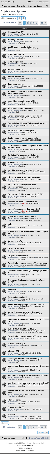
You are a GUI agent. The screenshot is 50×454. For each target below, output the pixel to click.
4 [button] (33, 23)
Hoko (24, 235)
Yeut (23, 34)
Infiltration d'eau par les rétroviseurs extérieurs (28, 375)
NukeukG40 (26, 110)
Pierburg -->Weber (15, 40)
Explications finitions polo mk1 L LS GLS (25, 194)
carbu (10, 224)
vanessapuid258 (27, 265)
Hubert (24, 125)
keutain (24, 179)
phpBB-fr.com (28, 445)
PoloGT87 (25, 118)
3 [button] (30, 23)
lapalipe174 (26, 250)
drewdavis (25, 71)
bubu (24, 64)
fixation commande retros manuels (23, 138)
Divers (18, 198)
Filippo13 (25, 360)
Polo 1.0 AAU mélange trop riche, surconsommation (22, 186)
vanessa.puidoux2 (28, 258)
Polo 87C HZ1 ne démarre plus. (21, 131)
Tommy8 (25, 189)
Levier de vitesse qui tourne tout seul (24, 312)
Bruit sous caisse (15, 162)
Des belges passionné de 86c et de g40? (25, 359)
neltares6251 (26, 306)
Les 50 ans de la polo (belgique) (21, 47)
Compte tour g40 (15, 241)
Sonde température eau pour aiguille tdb (25, 116)
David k (25, 291)
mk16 (24, 196)
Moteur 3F (12, 290)
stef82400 (25, 409)
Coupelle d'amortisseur (18, 256)
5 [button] (36, 23)
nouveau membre (15, 69)
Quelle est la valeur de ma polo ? (22, 217)
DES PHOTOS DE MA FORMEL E (22, 329)
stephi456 (25, 314)
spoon (24, 41)
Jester (30, 448)
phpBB (18, 443)
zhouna (24, 402)
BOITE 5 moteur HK (16, 54)
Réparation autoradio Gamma (20, 108)
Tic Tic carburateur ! (16, 248)
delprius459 (26, 299)
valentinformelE (27, 331)
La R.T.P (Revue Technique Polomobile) (29, 418)
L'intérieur (19, 88)
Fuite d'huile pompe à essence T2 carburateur (27, 263)
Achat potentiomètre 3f (17, 297)
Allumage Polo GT (15, 32)
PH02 (24, 132)
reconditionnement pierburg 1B (21, 101)
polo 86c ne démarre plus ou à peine (23, 170)
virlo (23, 157)
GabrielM (25, 218)
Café (17, 112)
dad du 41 (25, 226)
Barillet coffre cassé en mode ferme (23, 155)
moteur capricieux (15, 62)
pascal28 (25, 370)
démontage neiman (16, 84)
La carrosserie (21, 73)
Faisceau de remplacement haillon (22, 202)
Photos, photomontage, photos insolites (29, 332)
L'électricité (19, 36)
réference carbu (14, 400)
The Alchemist (27, 149)
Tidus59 (25, 353)
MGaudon (25, 95)
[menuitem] (11, 2)
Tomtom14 (25, 394)
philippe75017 (27, 172)
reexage (25, 274)
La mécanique (20, 43)
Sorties (18, 50)
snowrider (25, 338)
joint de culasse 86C (16, 77)
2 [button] (27, 23)
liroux (24, 103)
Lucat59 (25, 243)
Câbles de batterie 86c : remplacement (24, 177)
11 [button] (42, 23)
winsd (24, 49)
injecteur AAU (13, 351)
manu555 (25, 140)
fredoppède (26, 78)
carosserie (12, 415)
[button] (20, 23)
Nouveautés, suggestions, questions (28, 220)
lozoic (24, 203)
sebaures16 (26, 345)
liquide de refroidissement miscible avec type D (28, 383)
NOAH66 (25, 164)
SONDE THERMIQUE (16, 344)
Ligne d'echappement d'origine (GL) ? (24, 209)
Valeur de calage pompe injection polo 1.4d (26, 304)
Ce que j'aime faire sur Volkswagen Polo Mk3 (27, 123)
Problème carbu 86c (16, 407)
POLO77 (25, 416)
